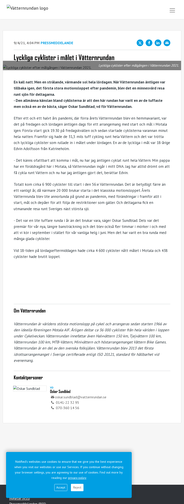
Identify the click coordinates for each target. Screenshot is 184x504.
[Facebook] (149, 42)
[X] (140, 42)
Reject (77, 487)
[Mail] (167, 42)
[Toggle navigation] (172, 10)
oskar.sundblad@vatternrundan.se (80, 397)
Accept (60, 487)
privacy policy (77, 478)
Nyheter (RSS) (19, 498)
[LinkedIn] (158, 42)
